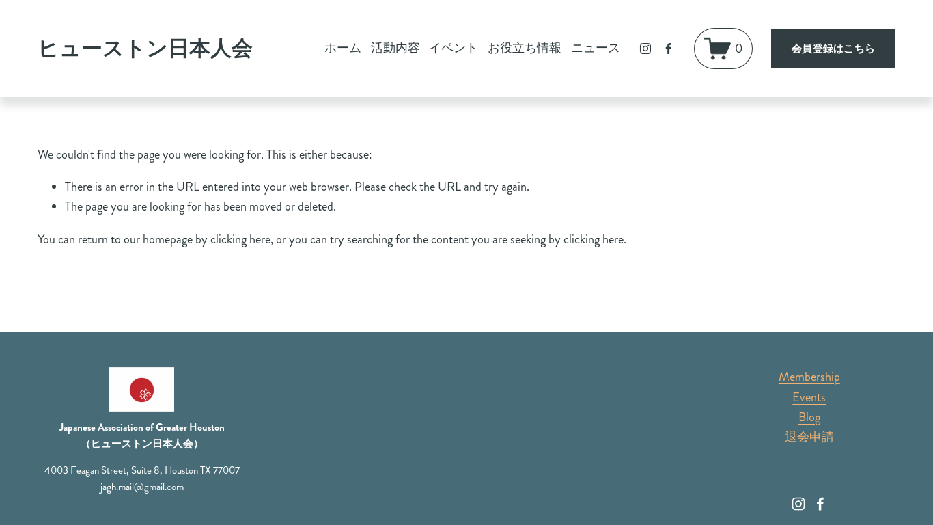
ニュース (595, 48)
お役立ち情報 (524, 48)
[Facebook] (669, 48)
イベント (453, 48)
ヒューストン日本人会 (145, 48)
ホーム (342, 48)
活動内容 (395, 48)
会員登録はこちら (833, 48)
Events (809, 397)
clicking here (240, 239)
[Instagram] (645, 48)
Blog (809, 417)
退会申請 (809, 437)
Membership (809, 377)
